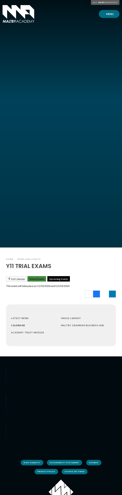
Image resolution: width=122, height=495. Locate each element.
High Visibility (32, 462)
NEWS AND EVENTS (29, 259)
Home (9, 259)
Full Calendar (18, 278)
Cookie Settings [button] (74, 471)
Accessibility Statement (64, 462)
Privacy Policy (46, 471)
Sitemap (93, 462)
